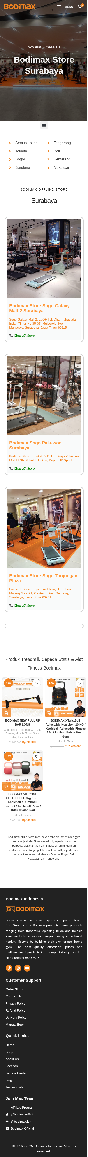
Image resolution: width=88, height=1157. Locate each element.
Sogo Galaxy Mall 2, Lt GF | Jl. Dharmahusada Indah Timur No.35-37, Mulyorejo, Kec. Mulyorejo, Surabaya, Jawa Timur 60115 (42, 323)
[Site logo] (19, 6)
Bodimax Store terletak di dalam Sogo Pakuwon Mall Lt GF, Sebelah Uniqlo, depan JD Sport (40, 459)
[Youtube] (27, 967)
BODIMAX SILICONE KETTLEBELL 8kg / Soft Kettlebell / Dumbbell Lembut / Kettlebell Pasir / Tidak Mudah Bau (22, 801)
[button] (42, 125)
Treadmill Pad (25, 738)
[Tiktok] (9, 967)
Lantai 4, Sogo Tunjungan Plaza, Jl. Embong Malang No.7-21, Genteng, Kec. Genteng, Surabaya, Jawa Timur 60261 (40, 596)
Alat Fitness (10, 730)
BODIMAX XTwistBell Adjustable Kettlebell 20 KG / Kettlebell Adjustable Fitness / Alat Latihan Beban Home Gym (63, 729)
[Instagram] (18, 967)
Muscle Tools (23, 734)
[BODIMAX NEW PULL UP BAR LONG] (21, 699)
